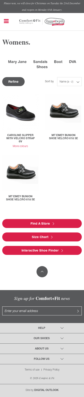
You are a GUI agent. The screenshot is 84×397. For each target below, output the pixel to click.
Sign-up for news (42, 298)
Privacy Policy (51, 370)
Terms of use (32, 370)
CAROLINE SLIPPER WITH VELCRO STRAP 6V (20, 138)
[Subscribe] (78, 311)
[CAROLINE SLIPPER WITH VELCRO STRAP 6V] (20, 112)
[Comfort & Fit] (30, 19)
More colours (20, 146)
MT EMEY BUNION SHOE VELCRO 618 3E (63, 137)
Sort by (49, 81)
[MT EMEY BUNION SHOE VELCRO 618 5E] (20, 173)
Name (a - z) (66, 81)
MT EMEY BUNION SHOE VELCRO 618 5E (20, 198)
